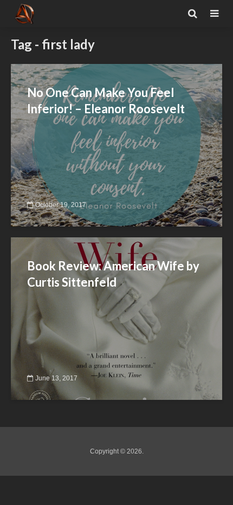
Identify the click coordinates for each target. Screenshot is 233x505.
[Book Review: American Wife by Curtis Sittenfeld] (116, 317)
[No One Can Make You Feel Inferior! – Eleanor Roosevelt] (116, 144)
